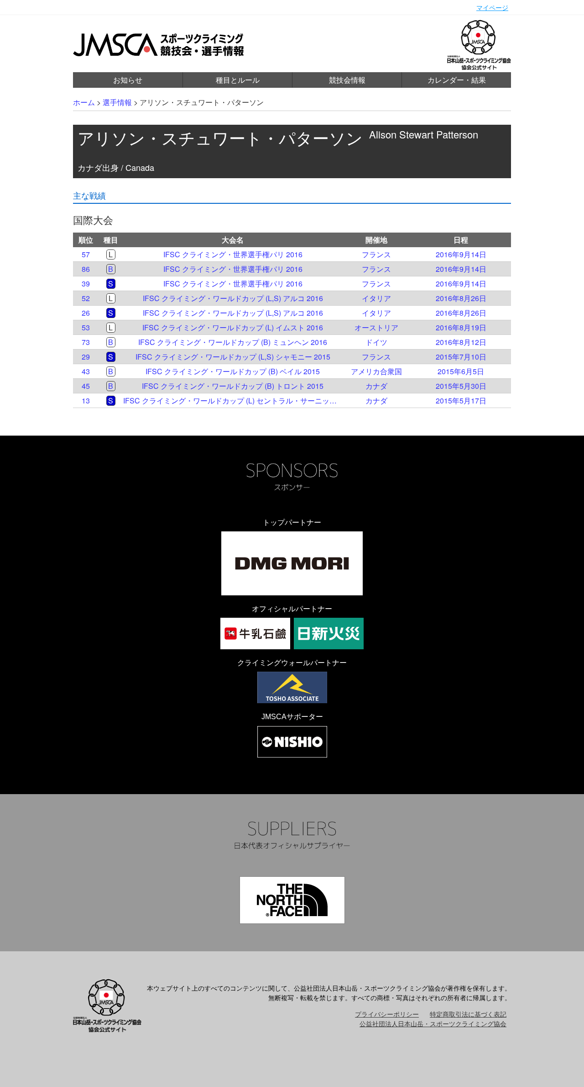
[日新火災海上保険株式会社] (329, 633)
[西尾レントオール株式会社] (292, 742)
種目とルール (238, 79)
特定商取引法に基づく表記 (468, 1013)
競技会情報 (347, 79)
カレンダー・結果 (457, 79)
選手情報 (117, 102)
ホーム (84, 102)
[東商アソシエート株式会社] (292, 687)
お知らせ (127, 79)
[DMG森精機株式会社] (292, 563)
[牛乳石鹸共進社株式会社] (255, 633)
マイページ (492, 7)
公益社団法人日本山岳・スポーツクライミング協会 (433, 1023)
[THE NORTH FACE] (292, 900)
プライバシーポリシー (387, 1013)
